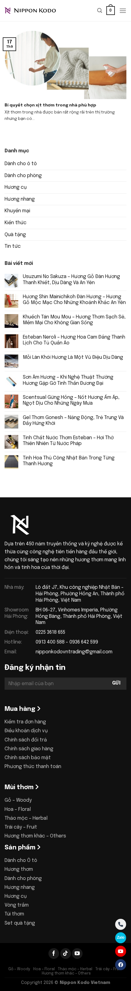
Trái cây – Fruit (21, 827)
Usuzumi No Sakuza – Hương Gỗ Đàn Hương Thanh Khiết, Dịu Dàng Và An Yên (71, 279)
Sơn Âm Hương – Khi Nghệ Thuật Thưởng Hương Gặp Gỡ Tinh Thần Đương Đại (68, 380)
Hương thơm (19, 869)
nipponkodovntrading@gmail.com (74, 652)
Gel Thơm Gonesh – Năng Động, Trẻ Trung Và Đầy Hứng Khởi (73, 420)
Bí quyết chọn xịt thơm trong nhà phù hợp (50, 105)
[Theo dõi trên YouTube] (77, 953)
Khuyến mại (17, 210)
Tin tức (13, 246)
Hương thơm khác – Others (35, 836)
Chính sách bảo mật (28, 757)
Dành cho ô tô (21, 163)
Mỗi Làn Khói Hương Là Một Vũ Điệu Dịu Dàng (73, 357)
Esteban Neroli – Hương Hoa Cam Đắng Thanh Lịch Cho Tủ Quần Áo (74, 340)
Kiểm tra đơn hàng (25, 722)
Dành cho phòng (23, 175)
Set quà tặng (20, 923)
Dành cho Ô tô (21, 860)
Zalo (120, 937)
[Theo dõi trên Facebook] (53, 953)
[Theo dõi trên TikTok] (65, 953)
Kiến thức (16, 222)
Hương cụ (16, 187)
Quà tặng (15, 234)
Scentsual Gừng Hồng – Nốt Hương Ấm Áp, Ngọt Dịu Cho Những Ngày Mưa (71, 400)
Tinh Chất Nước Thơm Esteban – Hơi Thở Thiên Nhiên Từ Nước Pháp (68, 440)
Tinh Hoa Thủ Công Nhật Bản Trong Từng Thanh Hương (69, 460)
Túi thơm (14, 914)
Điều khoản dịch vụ (26, 730)
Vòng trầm (17, 905)
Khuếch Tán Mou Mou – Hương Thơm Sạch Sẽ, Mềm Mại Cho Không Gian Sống (74, 319)
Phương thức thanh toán (33, 766)
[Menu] (122, 10)
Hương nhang (20, 199)
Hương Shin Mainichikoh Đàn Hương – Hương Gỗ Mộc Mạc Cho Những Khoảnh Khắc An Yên (74, 299)
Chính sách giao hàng (29, 749)
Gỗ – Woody (18, 800)
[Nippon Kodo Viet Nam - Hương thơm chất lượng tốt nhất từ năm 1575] (35, 10)
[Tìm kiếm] (99, 11)
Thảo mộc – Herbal (26, 818)
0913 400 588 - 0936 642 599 (67, 642)
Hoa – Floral (18, 809)
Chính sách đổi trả (26, 740)
